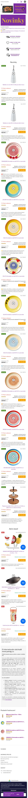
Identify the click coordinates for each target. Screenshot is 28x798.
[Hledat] (17, 1)
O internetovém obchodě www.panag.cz (9, 757)
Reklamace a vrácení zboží (6, 763)
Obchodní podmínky (5, 758)
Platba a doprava (4, 762)
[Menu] (25, 1)
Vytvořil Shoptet (14, 780)
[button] (3, 8)
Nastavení (13, 790)
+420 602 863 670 (6, 772)
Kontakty (2, 760)
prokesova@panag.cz (7, 770)
